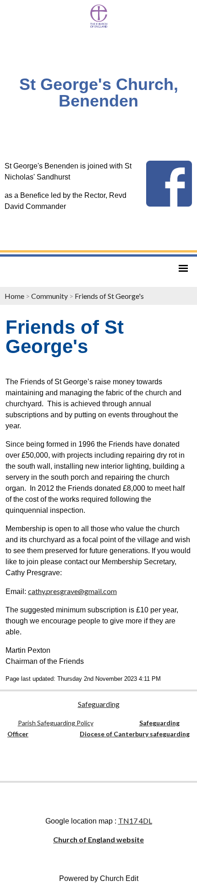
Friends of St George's (109, 296)
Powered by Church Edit (98, 878)
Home (14, 296)
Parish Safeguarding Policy (55, 723)
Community (49, 296)
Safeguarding (99, 704)
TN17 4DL (135, 820)
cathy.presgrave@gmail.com (72, 591)
